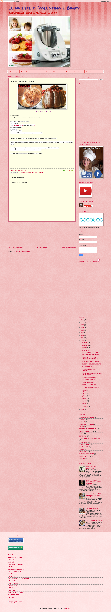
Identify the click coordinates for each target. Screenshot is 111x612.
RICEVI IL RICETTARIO (86, 454)
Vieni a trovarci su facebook (30, 72)
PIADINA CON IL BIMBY (89, 377)
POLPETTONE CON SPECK (90, 355)
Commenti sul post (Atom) (23, 251)
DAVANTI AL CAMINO (86, 431)
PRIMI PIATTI (83, 451)
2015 (82, 338)
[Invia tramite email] (11, 172)
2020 (82, 325)
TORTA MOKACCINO (88, 366)
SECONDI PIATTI (84, 456)
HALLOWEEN (83, 442)
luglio (84, 393)
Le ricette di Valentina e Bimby (44, 7)
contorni (82, 422)
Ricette (68, 72)
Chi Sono (46, 72)
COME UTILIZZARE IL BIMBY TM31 (93, 467)
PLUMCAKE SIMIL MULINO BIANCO (91, 370)
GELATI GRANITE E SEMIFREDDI (89, 438)
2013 (82, 409)
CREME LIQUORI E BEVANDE (88, 429)
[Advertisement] (42, 234)
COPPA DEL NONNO (92, 508)
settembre (85, 350)
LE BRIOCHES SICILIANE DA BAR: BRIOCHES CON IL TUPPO (94, 495)
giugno (84, 396)
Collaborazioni (57, 72)
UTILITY (82, 458)
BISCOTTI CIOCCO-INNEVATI (91, 361)
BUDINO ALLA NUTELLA (90, 352)
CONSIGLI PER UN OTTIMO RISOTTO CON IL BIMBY (93, 482)
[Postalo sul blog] (13, 172)
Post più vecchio (69, 248)
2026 (82, 320)
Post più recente (15, 248)
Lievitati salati (83, 447)
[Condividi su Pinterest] (17, 172)
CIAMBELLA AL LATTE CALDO (91, 387)
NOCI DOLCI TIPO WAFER (94, 520)
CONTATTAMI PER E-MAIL (88, 261)
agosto (84, 391)
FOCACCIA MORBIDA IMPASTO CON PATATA (92, 374)
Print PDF (69, 171)
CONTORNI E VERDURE (86, 424)
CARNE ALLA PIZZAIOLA (90, 385)
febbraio (85, 406)
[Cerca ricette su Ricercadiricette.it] (15, 602)
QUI (34, 125)
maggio (85, 398)
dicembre (85, 342)
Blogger (67, 608)
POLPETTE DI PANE (88, 380)
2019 (82, 327)
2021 (82, 322)
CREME (28, 172)
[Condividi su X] (14, 172)
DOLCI (81, 433)
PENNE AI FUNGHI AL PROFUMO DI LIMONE (90, 358)
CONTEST (82, 419)
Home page (14, 72)
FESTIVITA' (82, 436)
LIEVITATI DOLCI (37, 172)
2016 (82, 335)
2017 (82, 332)
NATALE (81, 449)
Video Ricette (78, 72)
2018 (82, 330)
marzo (84, 403)
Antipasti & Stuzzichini (86, 417)
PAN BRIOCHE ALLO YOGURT (91, 364)
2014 (82, 340)
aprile (84, 401)
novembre (85, 345)
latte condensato (18, 125)
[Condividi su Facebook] (16, 172)
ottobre (84, 347)
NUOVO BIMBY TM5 (88, 382)
